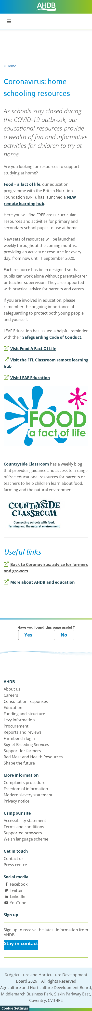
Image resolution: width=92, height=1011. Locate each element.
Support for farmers (22, 750)
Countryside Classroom (26, 464)
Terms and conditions (24, 826)
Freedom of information (26, 788)
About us (12, 689)
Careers (11, 695)
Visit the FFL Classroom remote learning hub (46, 363)
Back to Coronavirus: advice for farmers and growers (46, 568)
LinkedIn (17, 896)
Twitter (16, 890)
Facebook (18, 884)
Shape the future (19, 763)
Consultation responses (26, 701)
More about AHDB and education (42, 582)
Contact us (14, 858)
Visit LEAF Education (30, 377)
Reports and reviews (22, 732)
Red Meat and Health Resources (33, 757)
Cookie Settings (14, 1008)
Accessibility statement (25, 820)
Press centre (15, 864)
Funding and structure (24, 713)
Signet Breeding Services (26, 744)
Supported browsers (23, 833)
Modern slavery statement (28, 795)
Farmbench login (19, 738)
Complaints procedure (24, 782)
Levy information (19, 720)
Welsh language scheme (26, 839)
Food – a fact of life (22, 184)
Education (13, 707)
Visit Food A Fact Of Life (33, 348)
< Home (10, 66)
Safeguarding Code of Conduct (51, 337)
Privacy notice (16, 801)
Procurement (16, 726)
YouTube (18, 902)
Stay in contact (21, 943)
